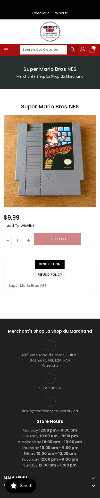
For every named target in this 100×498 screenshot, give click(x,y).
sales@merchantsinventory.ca (50, 410)
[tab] (50, 264)
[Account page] (83, 50)
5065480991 (50, 388)
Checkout (40, 13)
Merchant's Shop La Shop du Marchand (50, 76)
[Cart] (93, 50)
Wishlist (61, 13)
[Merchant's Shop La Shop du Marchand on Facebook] (50, 5)
